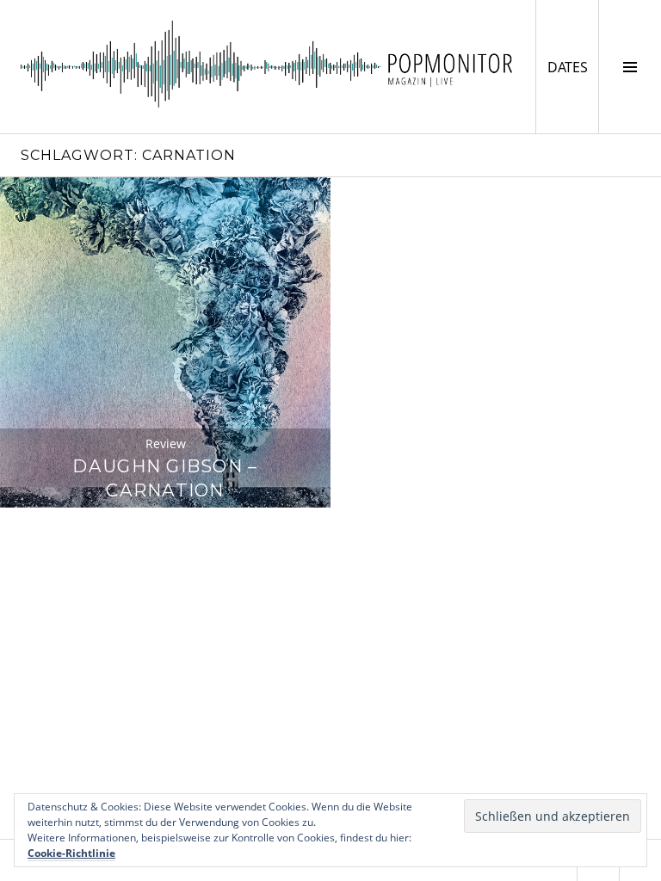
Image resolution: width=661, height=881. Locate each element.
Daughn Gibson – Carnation (164, 478)
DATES (572, 67)
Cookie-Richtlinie (71, 853)
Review (165, 443)
